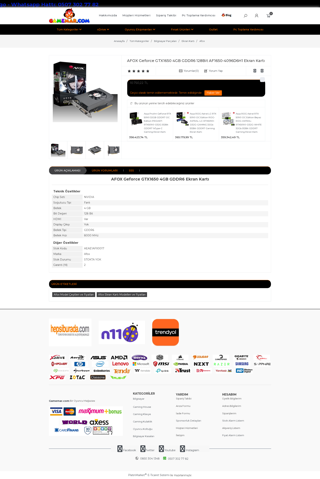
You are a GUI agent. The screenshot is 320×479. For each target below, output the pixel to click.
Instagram (192, 450)
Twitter (149, 450)
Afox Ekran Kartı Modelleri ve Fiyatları (122, 294)
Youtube (170, 450)
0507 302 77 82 (178, 458)
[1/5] (129, 71)
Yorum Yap (216, 71)
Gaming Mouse (142, 406)
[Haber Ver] (213, 93)
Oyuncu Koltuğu (142, 428)
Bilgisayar (138, 398)
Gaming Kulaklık (142, 421)
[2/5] (131, 71)
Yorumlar (191, 71)
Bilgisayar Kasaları (143, 436)
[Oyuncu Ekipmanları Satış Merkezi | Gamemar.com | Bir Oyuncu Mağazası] (69, 22)
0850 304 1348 (150, 458)
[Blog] (227, 15)
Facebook (129, 450)
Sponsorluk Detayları (188, 420)
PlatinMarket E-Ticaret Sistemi (148, 475)
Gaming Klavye (142, 414)
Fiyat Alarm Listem (233, 435)
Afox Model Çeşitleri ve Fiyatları (74, 294)
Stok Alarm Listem (233, 420)
